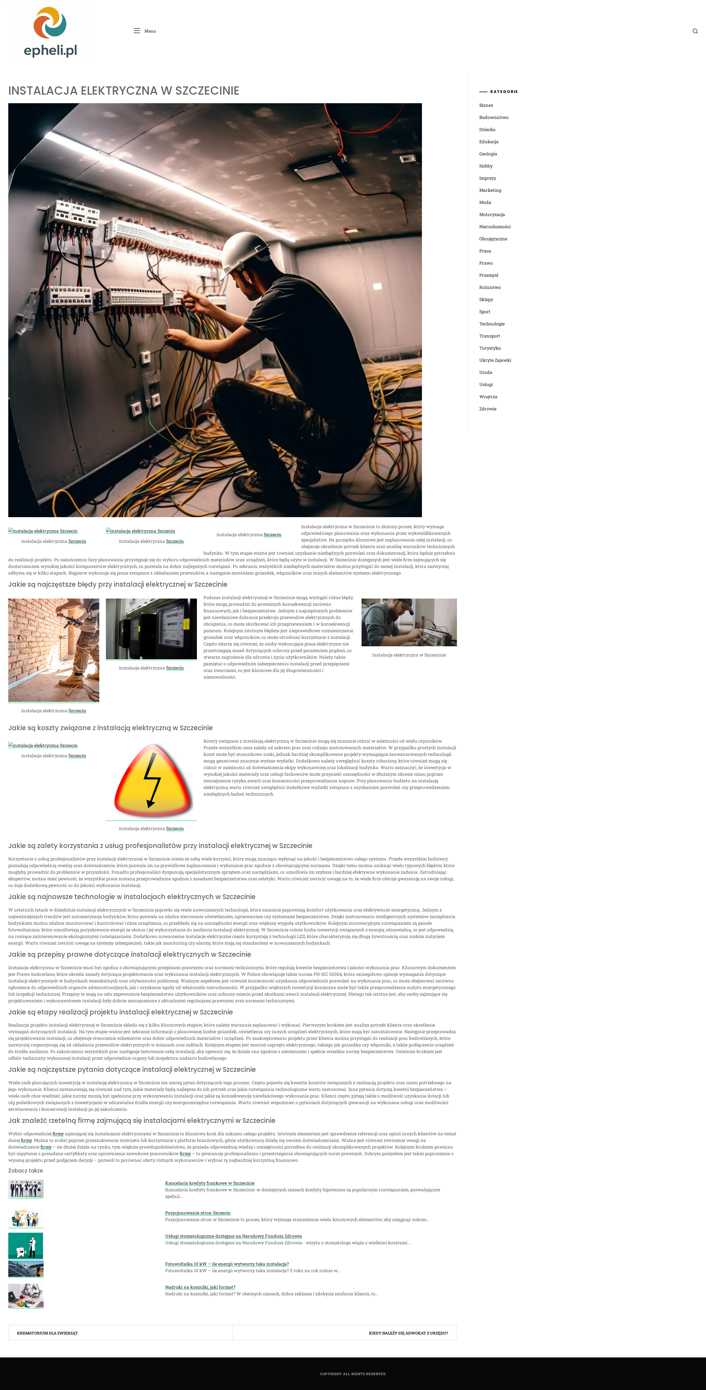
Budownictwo (494, 117)
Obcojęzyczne (493, 238)
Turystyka (490, 348)
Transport (489, 336)
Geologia (488, 153)
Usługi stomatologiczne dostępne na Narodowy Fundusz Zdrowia (233, 1236)
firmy (58, 1133)
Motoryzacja (492, 214)
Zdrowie (487, 408)
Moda (485, 202)
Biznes (486, 105)
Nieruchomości (495, 226)
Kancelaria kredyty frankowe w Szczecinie (210, 1183)
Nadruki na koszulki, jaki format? (200, 1287)
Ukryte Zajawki (495, 360)
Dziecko (487, 129)
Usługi (486, 384)
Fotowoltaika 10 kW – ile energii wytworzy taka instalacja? (227, 1264)
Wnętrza (488, 396)
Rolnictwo (490, 287)
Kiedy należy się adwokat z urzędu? (408, 1333)
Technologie (492, 323)
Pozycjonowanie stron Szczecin (198, 1213)
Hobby (486, 166)
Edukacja (489, 141)
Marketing (490, 190)
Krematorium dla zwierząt (47, 1333)
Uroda (485, 372)
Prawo (486, 263)
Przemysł (488, 275)
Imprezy (487, 178)
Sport (484, 311)
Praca (485, 251)
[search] (695, 30)
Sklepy (486, 299)
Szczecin (77, 541)
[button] (145, 31)
